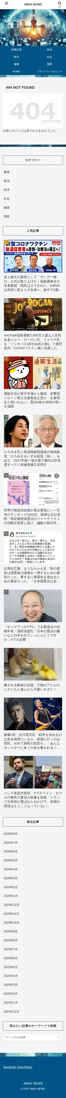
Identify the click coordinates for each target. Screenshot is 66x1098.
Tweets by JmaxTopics (17, 1067)
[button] (59, 1037)
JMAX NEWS (33, 4)
